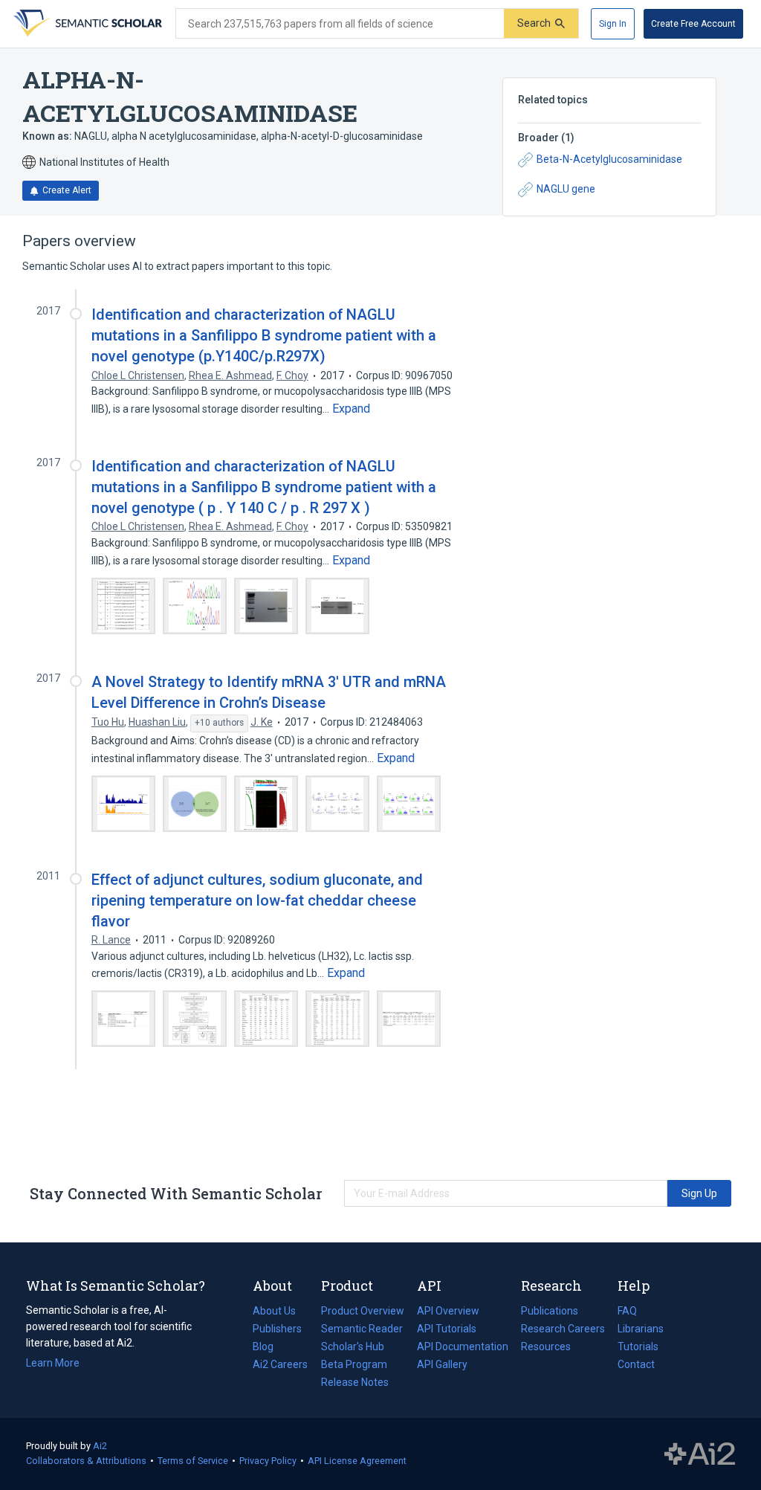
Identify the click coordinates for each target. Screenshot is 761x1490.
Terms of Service (193, 1460)
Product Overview (362, 1311)
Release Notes (355, 1382)
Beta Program (354, 1364)
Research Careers (563, 1330)
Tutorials (638, 1346)
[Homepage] (86, 24)
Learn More (53, 1363)
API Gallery (442, 1364)
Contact (636, 1364)
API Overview (448, 1311)
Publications (549, 1312)
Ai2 (100, 1445)
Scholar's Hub (352, 1346)
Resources (546, 1348)
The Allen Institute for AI (699, 1454)
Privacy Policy (268, 1460)
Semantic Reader (362, 1329)
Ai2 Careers (280, 1365)
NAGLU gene (566, 189)
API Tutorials (446, 1329)
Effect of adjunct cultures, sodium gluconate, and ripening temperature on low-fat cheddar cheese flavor (257, 900)
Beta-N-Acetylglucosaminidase (609, 159)
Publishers (277, 1329)
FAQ (627, 1311)
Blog (269, 1348)
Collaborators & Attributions (86, 1460)
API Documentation (462, 1348)
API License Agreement (357, 1460)
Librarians (641, 1329)
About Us (274, 1311)
